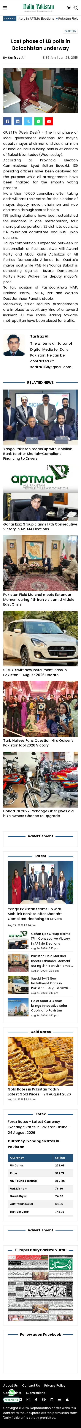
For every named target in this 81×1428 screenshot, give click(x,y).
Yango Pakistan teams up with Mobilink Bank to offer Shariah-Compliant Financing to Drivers (37, 454)
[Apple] (67, 1399)
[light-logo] (39, 8)
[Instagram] (28, 1399)
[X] (28, 121)
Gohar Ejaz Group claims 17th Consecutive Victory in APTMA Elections (40, 527)
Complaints (12, 1392)
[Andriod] (59, 1399)
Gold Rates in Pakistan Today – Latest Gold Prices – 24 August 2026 (39, 1092)
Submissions (35, 1392)
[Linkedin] (51, 1399)
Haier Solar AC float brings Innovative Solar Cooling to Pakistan (49, 1006)
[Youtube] (20, 1399)
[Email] (49, 121)
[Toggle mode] (68, 7)
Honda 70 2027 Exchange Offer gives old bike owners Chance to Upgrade (38, 813)
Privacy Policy (54, 1385)
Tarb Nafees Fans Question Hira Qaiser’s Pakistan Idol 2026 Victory (38, 743)
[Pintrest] (44, 1399)
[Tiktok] (36, 1399)
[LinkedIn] (18, 121)
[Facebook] (7, 121)
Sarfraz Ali (17, 57)
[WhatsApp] (38, 121)
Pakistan (70, 31)
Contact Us (31, 1385)
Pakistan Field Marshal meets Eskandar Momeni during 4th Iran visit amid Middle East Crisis (38, 599)
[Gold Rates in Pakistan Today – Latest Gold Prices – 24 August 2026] (40, 1061)
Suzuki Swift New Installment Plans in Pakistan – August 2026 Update (35, 672)
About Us (10, 1385)
